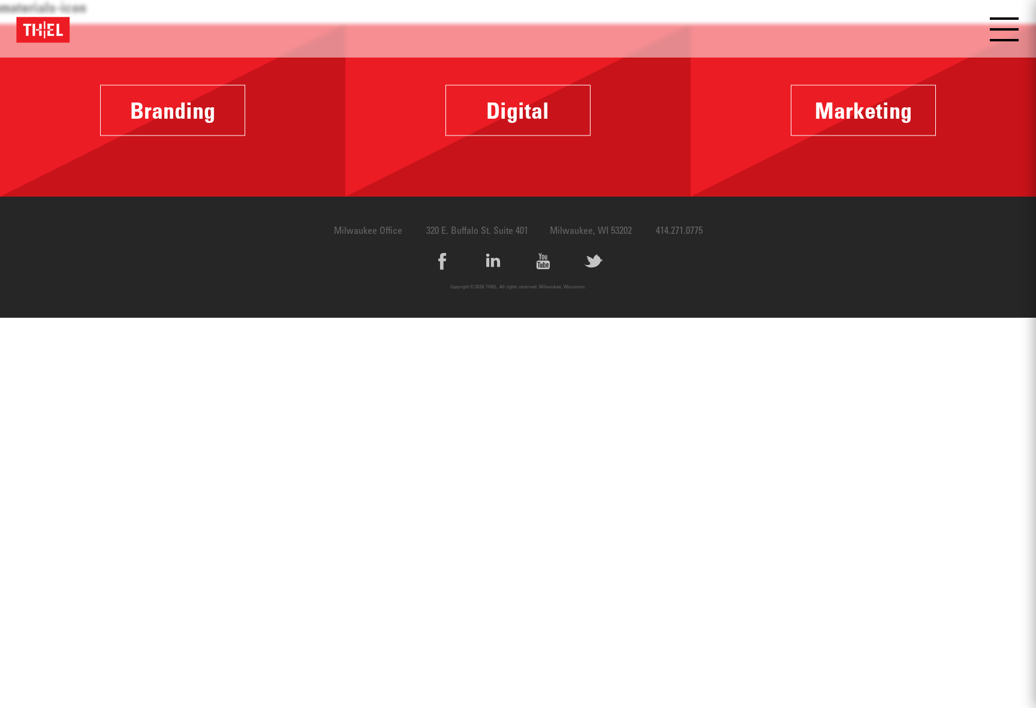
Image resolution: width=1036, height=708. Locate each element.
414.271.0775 (679, 230)
